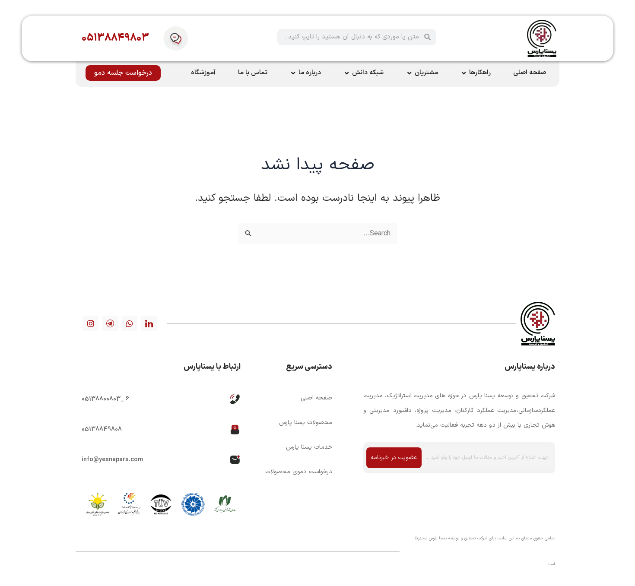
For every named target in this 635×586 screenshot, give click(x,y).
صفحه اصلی (316, 397)
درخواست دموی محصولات (298, 471)
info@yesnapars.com (112, 459)
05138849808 (102, 429)
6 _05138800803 (105, 399)
